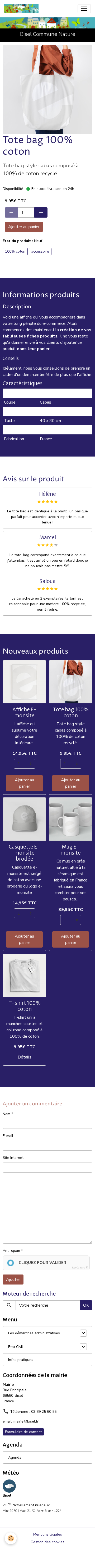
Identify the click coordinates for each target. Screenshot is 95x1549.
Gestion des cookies (47, 1542)
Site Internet (13, 1157)
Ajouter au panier (24, 227)
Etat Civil (15, 1346)
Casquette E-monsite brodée (24, 853)
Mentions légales (47, 1534)
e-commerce (53, 323)
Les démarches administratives (34, 1333)
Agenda (14, 1457)
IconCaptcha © (80, 1267)
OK (86, 1305)
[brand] (22, 8)
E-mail (8, 1135)
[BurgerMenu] (84, 8)
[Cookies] (11, 1538)
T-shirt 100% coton (24, 1006)
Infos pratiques (20, 1359)
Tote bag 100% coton (70, 712)
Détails (24, 1057)
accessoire (40, 251)
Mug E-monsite (70, 850)
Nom (6, 1113)
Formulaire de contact (23, 1431)
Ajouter (13, 1279)
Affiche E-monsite (24, 712)
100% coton (15, 251)
